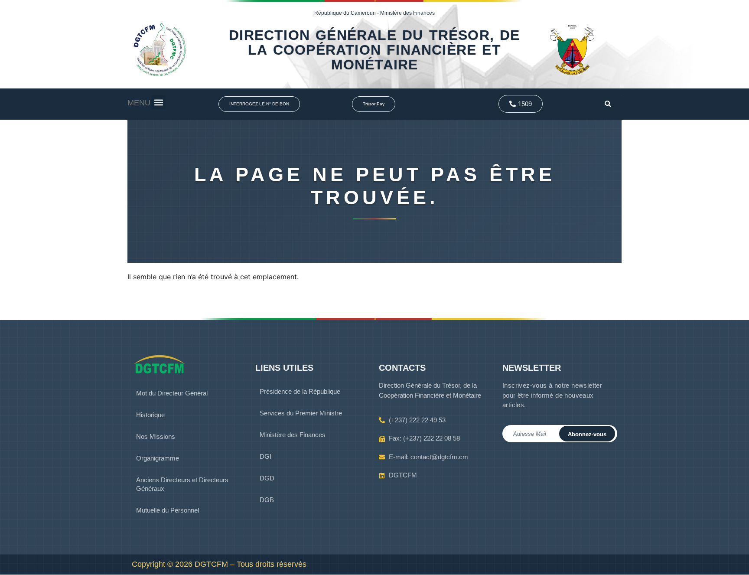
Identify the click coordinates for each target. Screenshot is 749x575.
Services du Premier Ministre (301, 413)
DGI (265, 456)
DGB (267, 499)
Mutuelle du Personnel (167, 510)
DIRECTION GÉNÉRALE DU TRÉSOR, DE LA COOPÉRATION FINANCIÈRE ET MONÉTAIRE (374, 49)
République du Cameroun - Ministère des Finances (374, 13)
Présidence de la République (300, 391)
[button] (158, 102)
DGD (267, 478)
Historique (150, 414)
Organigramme (157, 458)
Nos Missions (155, 436)
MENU (138, 102)
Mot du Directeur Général (172, 393)
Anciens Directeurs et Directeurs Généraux (182, 484)
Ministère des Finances (293, 434)
